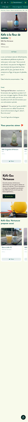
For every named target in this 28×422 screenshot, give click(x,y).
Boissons (8, 10)
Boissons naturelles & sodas (16, 10)
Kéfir (24, 10)
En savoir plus (9, 196)
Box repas (7, 7)
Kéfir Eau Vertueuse (7, 41)
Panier (14, 52)
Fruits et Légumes (17, 7)
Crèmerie (25, 7)
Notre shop (3, 10)
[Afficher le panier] (25, 2)
